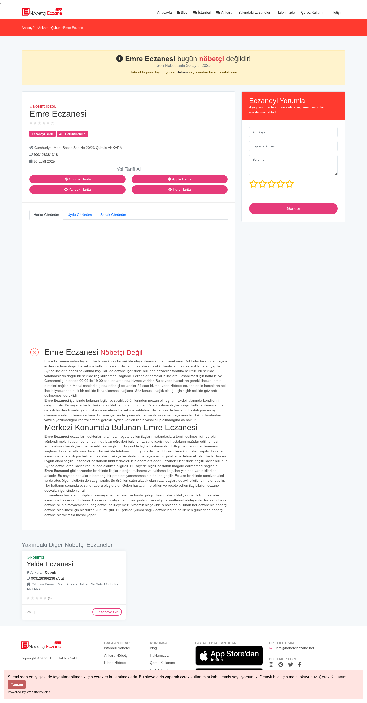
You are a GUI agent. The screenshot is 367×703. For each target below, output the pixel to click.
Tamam (17, 684)
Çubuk (55, 28)
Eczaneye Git (107, 612)
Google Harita (79, 179)
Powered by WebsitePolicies (29, 692)
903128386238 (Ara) (47, 578)
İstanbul (204, 12)
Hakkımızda (285, 12)
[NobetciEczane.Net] (42, 11)
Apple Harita (181, 179)
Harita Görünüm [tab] (46, 215)
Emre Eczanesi (74, 28)
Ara (28, 612)
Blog (184, 12)
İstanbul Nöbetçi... (118, 648)
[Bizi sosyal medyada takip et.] (272, 665)
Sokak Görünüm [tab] (113, 215)
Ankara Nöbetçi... (117, 655)
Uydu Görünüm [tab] (80, 215)
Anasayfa (164, 12)
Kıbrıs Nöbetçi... (116, 663)
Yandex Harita (79, 189)
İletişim (337, 12)
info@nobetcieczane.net (295, 648)
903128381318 (46, 155)
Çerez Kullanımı (333, 677)
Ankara (226, 12)
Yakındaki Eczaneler (253, 12)
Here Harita (181, 189)
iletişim (183, 72)
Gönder (293, 208)
